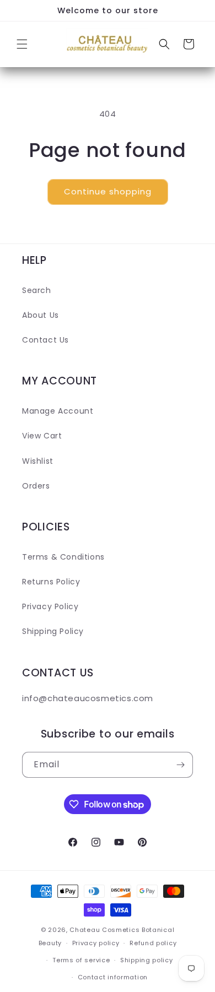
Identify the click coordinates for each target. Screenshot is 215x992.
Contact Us (45, 339)
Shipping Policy (53, 631)
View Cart (42, 435)
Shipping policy (146, 960)
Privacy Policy (50, 606)
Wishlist (37, 461)
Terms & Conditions (63, 556)
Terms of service (81, 960)
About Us (40, 315)
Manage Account (57, 410)
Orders (36, 485)
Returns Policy (51, 581)
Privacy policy (96, 943)
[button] (22, 44)
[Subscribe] (180, 765)
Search (36, 290)
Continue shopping (108, 191)
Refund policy (153, 943)
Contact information (113, 977)
